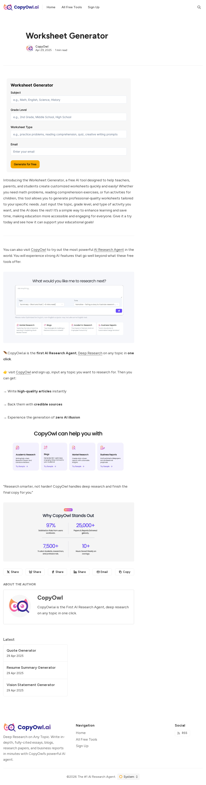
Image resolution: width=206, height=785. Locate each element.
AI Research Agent (109, 249)
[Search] (199, 7)
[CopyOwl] (30, 48)
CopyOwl (41, 46)
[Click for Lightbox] (68, 307)
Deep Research (90, 353)
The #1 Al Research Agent (96, 777)
